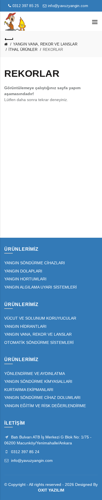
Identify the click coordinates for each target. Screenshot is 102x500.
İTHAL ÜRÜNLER (22, 49)
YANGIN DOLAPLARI (23, 271)
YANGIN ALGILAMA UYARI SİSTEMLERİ (40, 287)
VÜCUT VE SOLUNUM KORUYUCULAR (40, 318)
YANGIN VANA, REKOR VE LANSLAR (45, 44)
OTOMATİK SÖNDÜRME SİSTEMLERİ (39, 342)
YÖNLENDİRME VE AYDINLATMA (34, 373)
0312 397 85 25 (25, 6)
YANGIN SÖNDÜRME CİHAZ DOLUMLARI (42, 397)
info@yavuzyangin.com (67, 6)
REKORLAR (53, 49)
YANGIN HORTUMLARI (25, 279)
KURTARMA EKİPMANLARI (28, 389)
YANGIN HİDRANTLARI (25, 326)
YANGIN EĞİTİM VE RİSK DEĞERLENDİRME (45, 405)
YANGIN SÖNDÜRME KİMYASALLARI (38, 381)
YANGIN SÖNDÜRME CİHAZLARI (34, 263)
